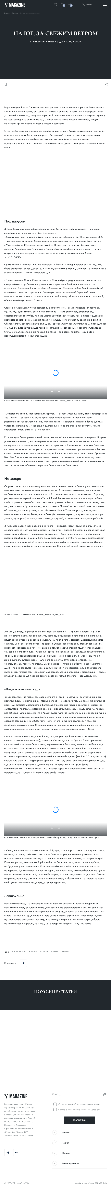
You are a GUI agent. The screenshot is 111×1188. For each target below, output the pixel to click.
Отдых (45, 952)
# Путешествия (12, 1073)
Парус (56, 952)
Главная (7, 13)
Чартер (33, 952)
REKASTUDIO (101, 1183)
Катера (66, 952)
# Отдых (76, 1073)
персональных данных (90, 1104)
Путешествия (19, 952)
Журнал (15, 13)
